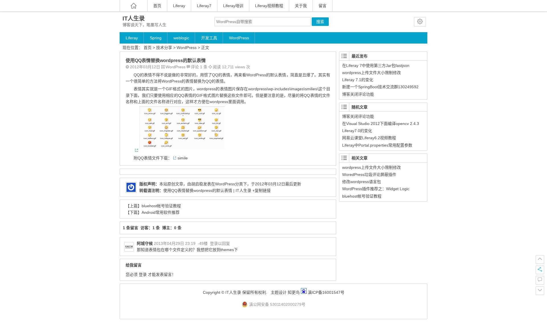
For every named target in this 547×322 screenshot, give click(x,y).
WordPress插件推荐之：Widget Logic (375, 188)
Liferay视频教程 (269, 5)
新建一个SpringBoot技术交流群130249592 (380, 87)
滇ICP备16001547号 (326, 292)
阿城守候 (145, 243)
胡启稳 (197, 184)
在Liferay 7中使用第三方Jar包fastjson (375, 65)
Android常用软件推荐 (160, 212)
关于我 (301, 5)
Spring (156, 38)
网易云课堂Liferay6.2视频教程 (369, 138)
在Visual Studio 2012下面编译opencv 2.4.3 (380, 123)
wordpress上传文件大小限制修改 (371, 72)
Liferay (179, 5)
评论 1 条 (199, 67)
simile (182, 158)
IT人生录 (134, 18)
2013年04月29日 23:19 (174, 243)
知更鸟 (293, 292)
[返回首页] (134, 5)
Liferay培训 (233, 5)
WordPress (239, 38)
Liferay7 (204, 5)
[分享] (540, 270)
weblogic (181, 38)
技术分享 (164, 47)
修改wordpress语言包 (361, 181)
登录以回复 (220, 243)
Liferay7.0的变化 (357, 130)
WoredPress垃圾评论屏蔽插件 (369, 174)
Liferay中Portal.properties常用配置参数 (377, 145)
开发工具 (209, 38)
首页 (157, 5)
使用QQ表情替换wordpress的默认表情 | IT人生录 (207, 190)
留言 (322, 5)
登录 (143, 274)
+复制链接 (261, 190)
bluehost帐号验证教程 (161, 206)
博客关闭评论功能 (358, 94)
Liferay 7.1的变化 (357, 79)
